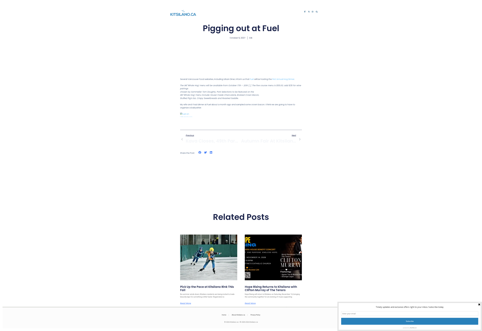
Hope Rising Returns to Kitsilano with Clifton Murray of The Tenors (271, 288)
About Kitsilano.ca (238, 315)
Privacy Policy (255, 315)
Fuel (252, 79)
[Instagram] (312, 12)
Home (224, 315)
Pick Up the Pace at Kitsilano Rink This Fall (207, 288)
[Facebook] (305, 12)
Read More (185, 303)
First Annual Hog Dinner (283, 79)
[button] (199, 152)
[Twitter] (309, 12)
